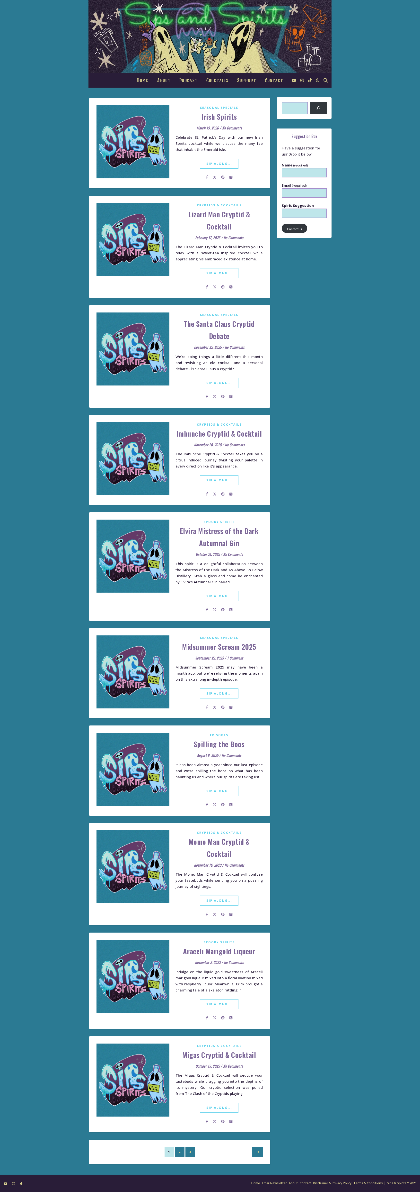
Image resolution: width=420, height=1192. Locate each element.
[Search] (318, 108)
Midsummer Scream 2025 (219, 646)
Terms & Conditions (368, 1183)
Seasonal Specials (219, 108)
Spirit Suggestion (298, 205)
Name (295, 165)
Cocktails (217, 80)
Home (142, 80)
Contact (274, 80)
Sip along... (219, 163)
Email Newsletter (274, 1183)
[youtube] (294, 80)
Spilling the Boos (219, 744)
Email (294, 185)
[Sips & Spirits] (210, 36)
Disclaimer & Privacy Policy (332, 1183)
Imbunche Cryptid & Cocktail (219, 433)
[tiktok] (310, 80)
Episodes (219, 735)
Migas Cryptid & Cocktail (219, 1054)
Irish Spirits (219, 116)
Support (246, 80)
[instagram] (302, 80)
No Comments (232, 127)
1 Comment (235, 657)
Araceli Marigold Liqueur (219, 951)
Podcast (188, 80)
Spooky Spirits (219, 522)
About (164, 80)
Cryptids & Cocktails (219, 205)
